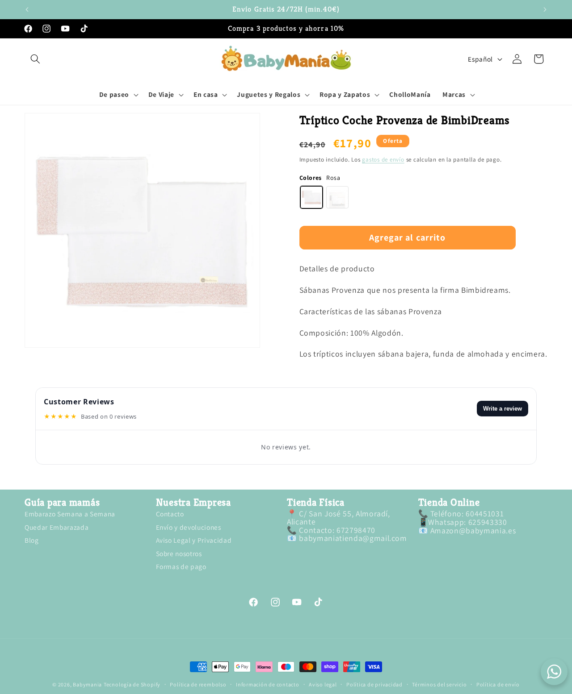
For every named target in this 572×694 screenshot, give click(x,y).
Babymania (87, 684)
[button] (35, 59)
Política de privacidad (374, 684)
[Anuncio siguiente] (545, 9)
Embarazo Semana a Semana (70, 515)
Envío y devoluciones (188, 527)
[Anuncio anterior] (27, 9)
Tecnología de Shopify (132, 684)
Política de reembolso (198, 684)
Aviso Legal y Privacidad (194, 540)
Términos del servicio (439, 684)
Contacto (170, 515)
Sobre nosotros (179, 553)
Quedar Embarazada (56, 527)
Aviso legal (322, 684)
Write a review (502, 408)
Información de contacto (267, 684)
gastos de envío (383, 159)
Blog (32, 540)
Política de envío (498, 684)
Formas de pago (181, 566)
